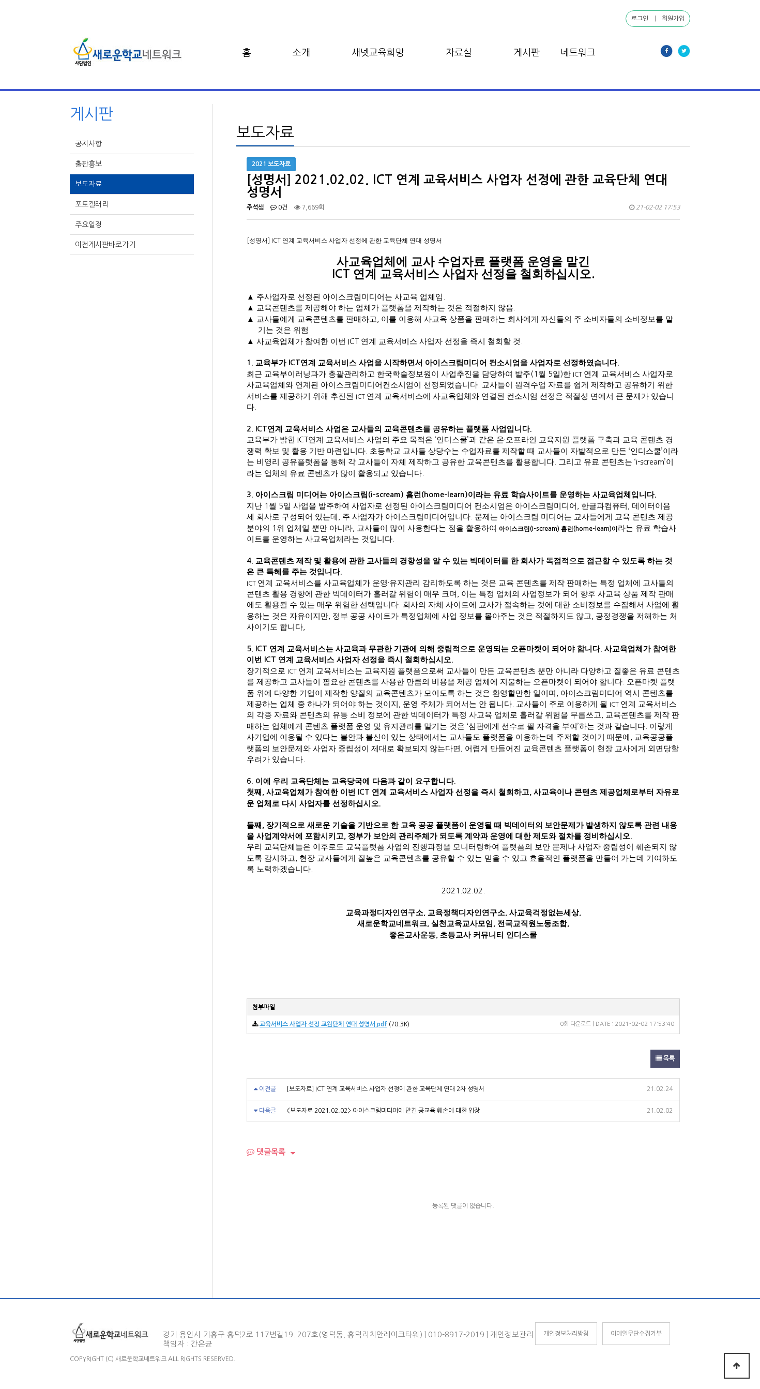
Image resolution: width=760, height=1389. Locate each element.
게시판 (526, 52)
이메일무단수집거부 (636, 1334)
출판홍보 (89, 164)
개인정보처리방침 (566, 1334)
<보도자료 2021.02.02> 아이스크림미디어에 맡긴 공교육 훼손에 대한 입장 (383, 1111)
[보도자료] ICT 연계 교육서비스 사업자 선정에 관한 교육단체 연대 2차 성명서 (385, 1089)
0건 (282, 207)
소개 (301, 52)
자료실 (459, 52)
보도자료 (89, 184)
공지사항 (89, 143)
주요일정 (89, 224)
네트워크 (578, 52)
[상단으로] (737, 1366)
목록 (668, 1058)
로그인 (639, 19)
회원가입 (673, 19)
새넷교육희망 (378, 52)
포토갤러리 (93, 204)
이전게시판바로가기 (106, 244)
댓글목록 (269, 1152)
